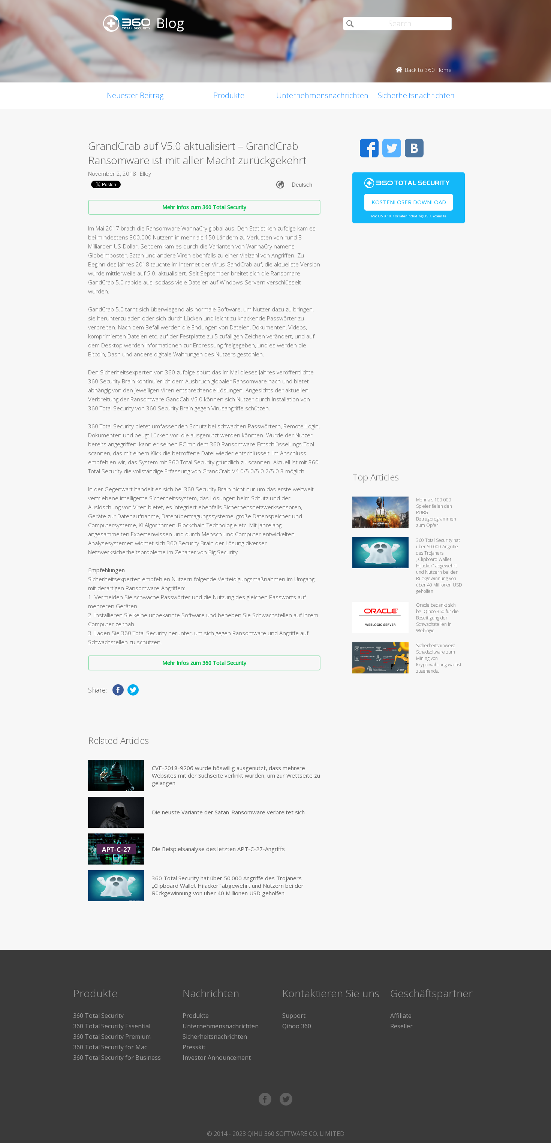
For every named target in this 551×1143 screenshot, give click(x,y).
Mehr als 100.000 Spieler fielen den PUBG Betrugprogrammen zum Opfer (436, 512)
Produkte (228, 95)
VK (414, 148)
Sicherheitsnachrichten (416, 95)
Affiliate (401, 1015)
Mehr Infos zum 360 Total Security (204, 207)
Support (293, 1015)
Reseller (401, 1026)
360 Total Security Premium (112, 1036)
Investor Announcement (217, 1057)
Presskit (194, 1047)
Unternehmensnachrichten (322, 95)
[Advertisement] (408, 350)
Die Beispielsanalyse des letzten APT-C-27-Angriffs (218, 849)
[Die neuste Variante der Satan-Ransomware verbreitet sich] (116, 812)
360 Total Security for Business (117, 1057)
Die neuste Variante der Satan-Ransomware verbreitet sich (228, 812)
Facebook (369, 148)
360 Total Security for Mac (110, 1047)
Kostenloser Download (408, 202)
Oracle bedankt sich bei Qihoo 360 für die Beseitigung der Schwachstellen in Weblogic (437, 618)
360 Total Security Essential (111, 1026)
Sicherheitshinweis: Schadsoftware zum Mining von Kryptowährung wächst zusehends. (438, 658)
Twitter (391, 148)
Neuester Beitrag (135, 95)
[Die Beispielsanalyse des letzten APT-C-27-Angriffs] (116, 849)
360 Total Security (98, 1015)
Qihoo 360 (296, 1026)
